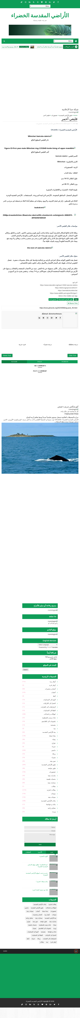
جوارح (54, 743)
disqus (39, 362)
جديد (51, 852)
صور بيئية (53, 761)
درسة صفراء (48, 344)
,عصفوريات (39, 123)
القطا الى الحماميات (49, 710)
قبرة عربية (22, 344)
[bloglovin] (41, 2)
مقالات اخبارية (51, 790)
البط (54, 696)
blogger (14, 362)
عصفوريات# (52, 299)
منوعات (53, 794)
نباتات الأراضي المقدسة (48, 801)
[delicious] (21, 2)
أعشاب (53, 692)
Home (75, 115)
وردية (54, 812)
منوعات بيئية (52, 797)
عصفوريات (54, 115)
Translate (54, 647)
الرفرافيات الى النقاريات (48, 707)
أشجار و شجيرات (50, 689)
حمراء (54, 747)
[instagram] (25, 2)
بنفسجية (53, 725)
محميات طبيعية (51, 779)
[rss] (33, 2)
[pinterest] (45, 2)
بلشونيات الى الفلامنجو (49, 721)
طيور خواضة (52, 768)
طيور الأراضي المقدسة (65, 115)
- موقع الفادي (54, 659)
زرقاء (54, 754)
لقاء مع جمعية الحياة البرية (40, 890)
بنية (55, 728)
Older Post (72, 355)
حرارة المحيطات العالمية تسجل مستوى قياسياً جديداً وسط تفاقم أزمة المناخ (52, 417)
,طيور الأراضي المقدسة (49, 123)
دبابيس (53, 750)
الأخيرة (40, 852)
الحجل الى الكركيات (49, 703)
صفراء (54, 757)
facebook (65, 362)
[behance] (29, 2)
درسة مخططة (73, 344)
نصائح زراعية (52, 808)
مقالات (53, 786)
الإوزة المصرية (43, 856)
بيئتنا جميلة (52, 736)
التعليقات (28, 852)
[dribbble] (37, 2)
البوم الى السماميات (49, 700)
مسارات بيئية (52, 783)
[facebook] (58, 2)
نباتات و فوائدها (51, 804)
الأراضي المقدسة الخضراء (40, 15)
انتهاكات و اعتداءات (37, 47)
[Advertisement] (45, 492)
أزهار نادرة (52, 685)
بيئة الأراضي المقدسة (49, 732)
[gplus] (49, 2)
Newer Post (7, 355)
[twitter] (54, 2)
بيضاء (54, 739)
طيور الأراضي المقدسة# (65, 299)
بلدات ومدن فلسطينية (49, 718)
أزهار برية (53, 682)
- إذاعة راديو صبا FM (51, 657)
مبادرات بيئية (52, 776)
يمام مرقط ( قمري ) (42, 881)
